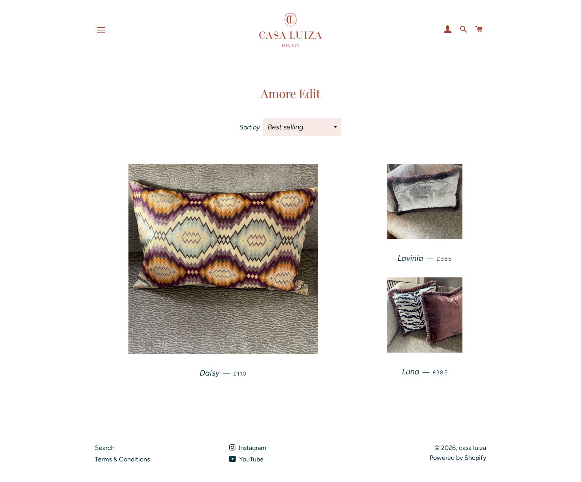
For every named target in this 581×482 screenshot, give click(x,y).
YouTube (251, 459)
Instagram (251, 448)
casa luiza (472, 448)
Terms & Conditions (122, 459)
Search (105, 448)
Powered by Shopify (458, 457)
